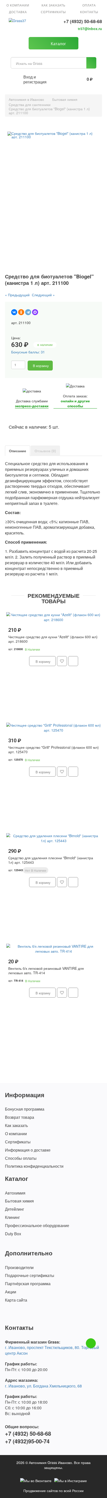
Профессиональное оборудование (37, 1225)
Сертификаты (53, 12)
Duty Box (13, 1233)
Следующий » (43, 294)
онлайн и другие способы (75, 403)
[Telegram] (28, 312)
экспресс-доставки (32, 405)
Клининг (12, 1217)
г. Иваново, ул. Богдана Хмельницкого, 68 (43, 1386)
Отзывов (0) (45, 450)
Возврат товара (19, 1117)
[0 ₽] (78, 79)
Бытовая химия (64, 99)
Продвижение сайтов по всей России (53, 1490)
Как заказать (53, 5)
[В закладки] (58, 365)
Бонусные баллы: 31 (28, 351)
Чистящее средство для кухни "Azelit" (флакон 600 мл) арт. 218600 (53, 639)
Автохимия (15, 1193)
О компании (17, 5)
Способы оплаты (21, 1158)
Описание (17, 450)
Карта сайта (16, 1300)
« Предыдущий (17, 294)
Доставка (18, 12)
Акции (10, 1292)
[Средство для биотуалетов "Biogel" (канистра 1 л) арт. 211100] (53, 135)
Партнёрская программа (28, 1283)
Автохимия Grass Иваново (50, 1462)
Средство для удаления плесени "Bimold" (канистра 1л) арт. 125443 (50, 860)
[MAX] (35, 312)
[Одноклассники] (21, 312)
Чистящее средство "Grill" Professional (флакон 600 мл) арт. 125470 (53, 749)
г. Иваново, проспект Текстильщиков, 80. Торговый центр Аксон (52, 1350)
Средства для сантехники (30, 104)
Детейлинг (14, 1209)
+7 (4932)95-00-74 (27, 1441)
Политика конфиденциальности (34, 1166)
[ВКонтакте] (14, 312)
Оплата (89, 5)
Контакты (89, 12)
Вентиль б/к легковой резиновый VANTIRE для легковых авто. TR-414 (46, 970)
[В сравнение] (66, 365)
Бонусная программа (24, 1109)
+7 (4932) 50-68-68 (82, 21)
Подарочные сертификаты (29, 1275)
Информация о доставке (28, 1150)
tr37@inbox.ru (90, 28)
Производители (19, 1267)
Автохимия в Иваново (26, 99)
